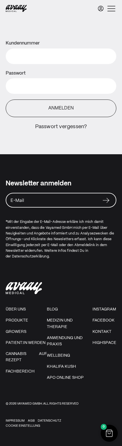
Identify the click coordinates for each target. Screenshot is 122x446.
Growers (16, 332)
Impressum (15, 420)
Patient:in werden (25, 343)
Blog (52, 309)
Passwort (16, 73)
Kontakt (102, 332)
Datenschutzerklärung (30, 256)
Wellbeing (58, 356)
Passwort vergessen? (61, 126)
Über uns (16, 309)
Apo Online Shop (65, 378)
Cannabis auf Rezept (26, 357)
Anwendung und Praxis (65, 341)
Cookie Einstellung (23, 425)
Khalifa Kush (61, 367)
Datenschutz (49, 420)
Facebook (103, 320)
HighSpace (104, 343)
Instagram (104, 309)
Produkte (17, 320)
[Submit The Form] (106, 200)
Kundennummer (23, 43)
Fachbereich (20, 371)
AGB (31, 420)
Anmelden (61, 108)
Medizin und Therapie (60, 323)
